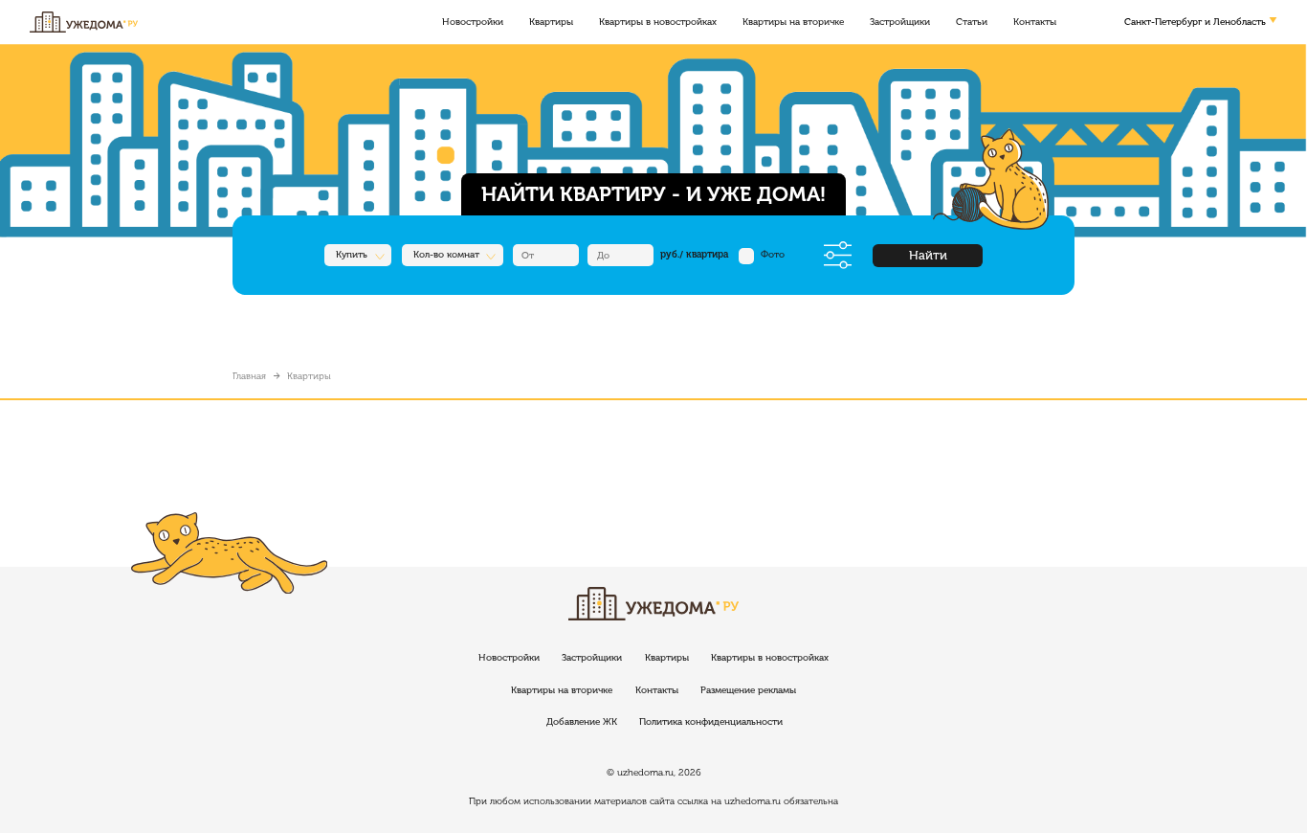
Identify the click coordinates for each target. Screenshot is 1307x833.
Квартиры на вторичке (793, 22)
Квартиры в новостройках (658, 22)
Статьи (971, 22)
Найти (928, 255)
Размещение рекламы (748, 690)
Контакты (1034, 22)
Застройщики (900, 22)
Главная (249, 376)
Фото (773, 254)
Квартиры (551, 22)
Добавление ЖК (581, 722)
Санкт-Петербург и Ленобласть (1195, 22)
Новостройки (472, 22)
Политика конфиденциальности (711, 722)
